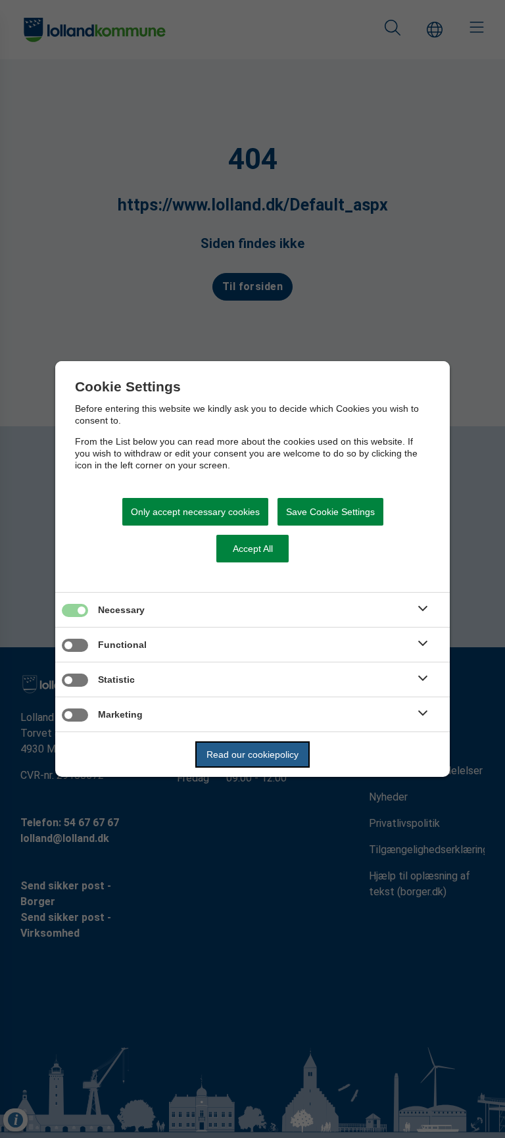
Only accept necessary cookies (195, 512)
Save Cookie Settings (330, 512)
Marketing (120, 714)
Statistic (116, 679)
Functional (122, 644)
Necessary (121, 610)
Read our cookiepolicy (252, 754)
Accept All (253, 548)
